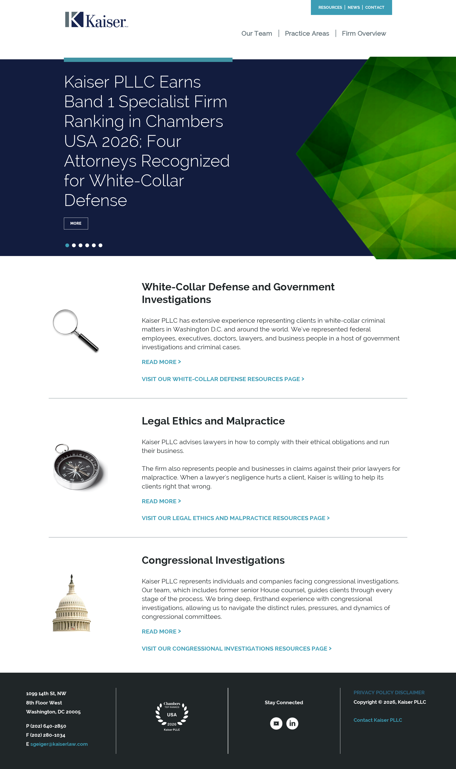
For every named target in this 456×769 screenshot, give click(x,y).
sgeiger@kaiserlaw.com (59, 744)
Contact (375, 7)
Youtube (276, 723)
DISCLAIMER (410, 692)
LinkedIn (292, 723)
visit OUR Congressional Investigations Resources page (237, 647)
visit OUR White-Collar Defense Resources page (223, 378)
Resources (330, 7)
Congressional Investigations (213, 560)
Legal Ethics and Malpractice (213, 421)
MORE (75, 203)
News (354, 7)
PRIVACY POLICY (374, 692)
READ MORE (161, 362)
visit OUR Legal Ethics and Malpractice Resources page (236, 517)
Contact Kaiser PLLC (378, 720)
